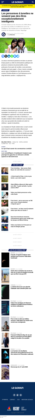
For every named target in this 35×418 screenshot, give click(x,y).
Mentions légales (27, 399)
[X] (5, 56)
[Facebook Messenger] (14, 56)
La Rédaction (11, 34)
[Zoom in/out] (5, 416)
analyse (15, 142)
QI (10, 143)
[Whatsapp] (11, 56)
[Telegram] (17, 56)
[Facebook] (2, 56)
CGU (18, 399)
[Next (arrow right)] (2, 417)
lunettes (5, 143)
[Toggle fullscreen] (4, 416)
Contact (12, 399)
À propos (5, 399)
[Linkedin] (8, 56)
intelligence (24, 142)
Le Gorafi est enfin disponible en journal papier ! (17, 6)
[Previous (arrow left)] (0, 417)
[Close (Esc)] (0, 416)
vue (13, 143)
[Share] (2, 416)
